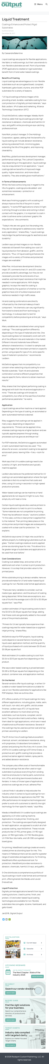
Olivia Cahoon (9, 31)
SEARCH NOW (10, 993)
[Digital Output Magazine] (11, 5)
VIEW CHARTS (10, 1045)
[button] (46, 4)
